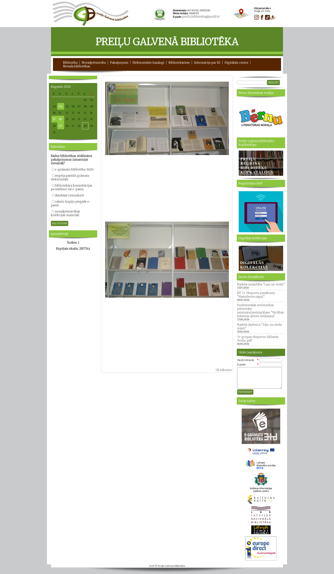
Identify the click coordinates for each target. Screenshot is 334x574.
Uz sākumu (224, 370)
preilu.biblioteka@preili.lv (201, 16)
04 (61, 106)
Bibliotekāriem (179, 62)
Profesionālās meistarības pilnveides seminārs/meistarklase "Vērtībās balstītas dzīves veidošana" (260, 310)
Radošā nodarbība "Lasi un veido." (261, 284)
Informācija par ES (207, 62)
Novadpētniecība (94, 62)
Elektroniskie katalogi (148, 62)
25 (60, 126)
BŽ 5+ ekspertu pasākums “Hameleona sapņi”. (256, 294)
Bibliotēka (70, 62)
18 (60, 119)
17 (54, 119)
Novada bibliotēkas (76, 66)
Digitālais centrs (236, 62)
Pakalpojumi (119, 62)
